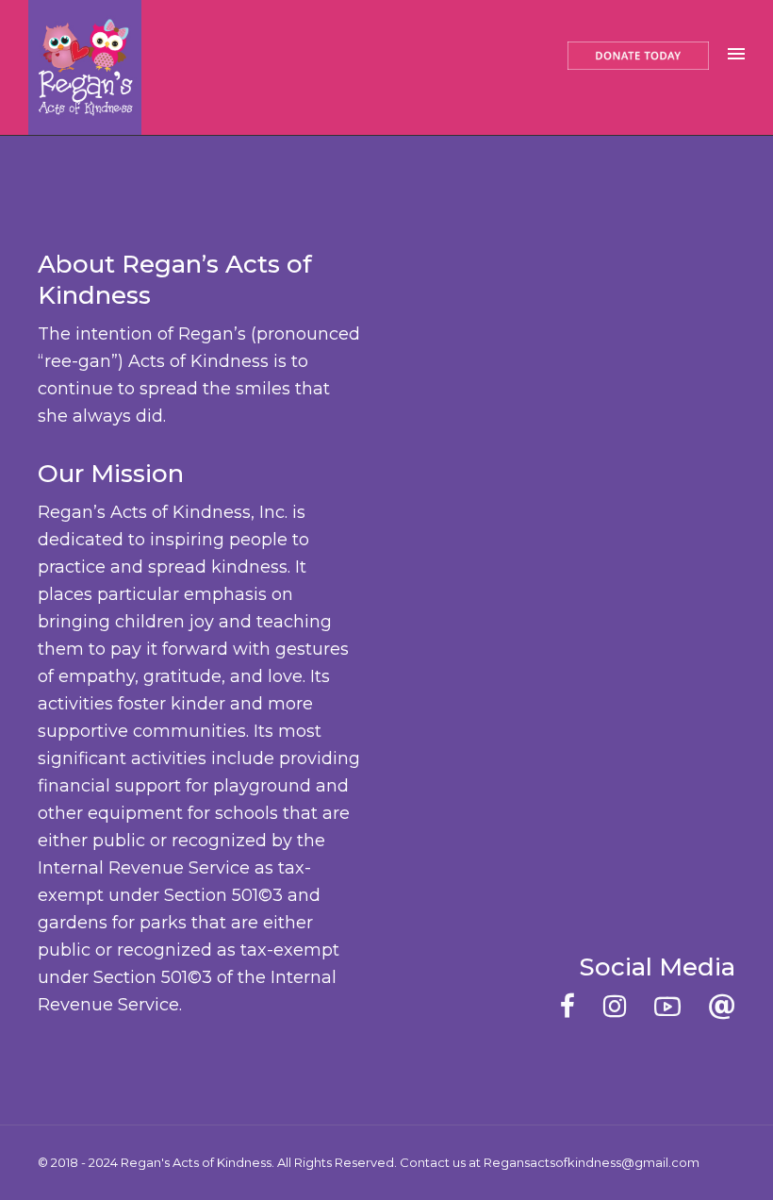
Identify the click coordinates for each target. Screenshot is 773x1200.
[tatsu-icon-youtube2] (674, 1005)
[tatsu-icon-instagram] (621, 1005)
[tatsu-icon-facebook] (574, 1005)
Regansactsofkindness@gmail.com (591, 1162)
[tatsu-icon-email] (722, 1005)
